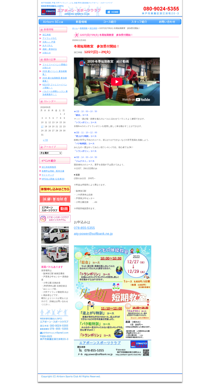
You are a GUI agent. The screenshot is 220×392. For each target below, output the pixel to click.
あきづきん (47, 45)
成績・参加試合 (49, 49)
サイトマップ (48, 175)
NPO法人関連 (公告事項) (53, 179)
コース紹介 (110, 22)
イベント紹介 (54, 160)
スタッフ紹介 (138, 22)
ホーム (75, 28)
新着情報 (81, 22)
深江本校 (46, 34)
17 (42, 126)
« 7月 (45, 140)
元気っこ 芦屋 (48, 42)
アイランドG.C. (49, 38)
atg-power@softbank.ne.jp (93, 233)
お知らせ (46, 53)
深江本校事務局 (49, 167)
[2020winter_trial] (112, 301)
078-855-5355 (84, 228)
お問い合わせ (167, 22)
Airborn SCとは (52, 22)
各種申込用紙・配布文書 (53, 171)
